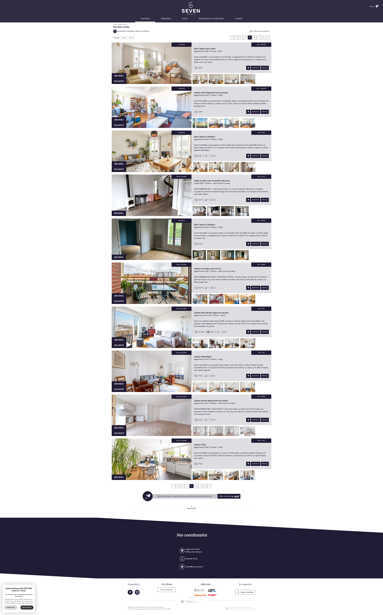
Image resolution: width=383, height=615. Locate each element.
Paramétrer (10, 607)
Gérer (185, 18)
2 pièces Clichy (200, 444)
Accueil (115, 25)
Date (123, 38)
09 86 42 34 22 (191, 558)
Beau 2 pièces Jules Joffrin (204, 48)
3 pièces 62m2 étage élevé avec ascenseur (211, 92)
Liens (155, 609)
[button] (259, 31)
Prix (130, 38)
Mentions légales (139, 609)
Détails (265, 68)
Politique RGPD (166, 609)
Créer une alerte (229, 496)
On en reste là (26, 587)
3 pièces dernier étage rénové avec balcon (211, 400)
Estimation (166, 18)
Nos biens (145, 18)
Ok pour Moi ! (27, 607)
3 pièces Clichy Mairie (202, 356)
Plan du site (131, 609)
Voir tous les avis (166, 589)
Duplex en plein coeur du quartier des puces (212, 180)
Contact (238, 18)
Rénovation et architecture (211, 18)
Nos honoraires (149, 609)
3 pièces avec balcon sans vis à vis (207, 268)
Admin (159, 609)
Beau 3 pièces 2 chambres (204, 136)
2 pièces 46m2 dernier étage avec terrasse (211, 312)
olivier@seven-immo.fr (194, 566)
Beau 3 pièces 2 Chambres (204, 224)
